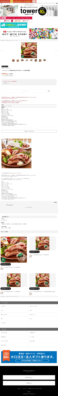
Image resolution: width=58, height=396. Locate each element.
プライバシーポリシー (24, 388)
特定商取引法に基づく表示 (31, 388)
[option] (29, 50)
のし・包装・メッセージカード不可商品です (10, 81)
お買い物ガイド (19, 388)
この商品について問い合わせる (29, 131)
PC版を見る (29, 391)
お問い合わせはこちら (29, 377)
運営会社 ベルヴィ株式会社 (38, 388)
